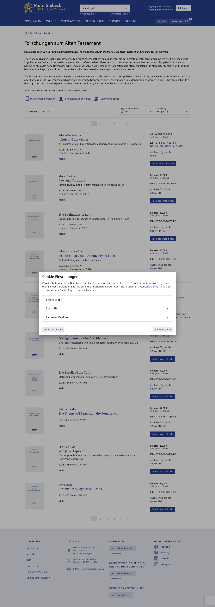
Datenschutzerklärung (151, 286)
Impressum (74, 290)
